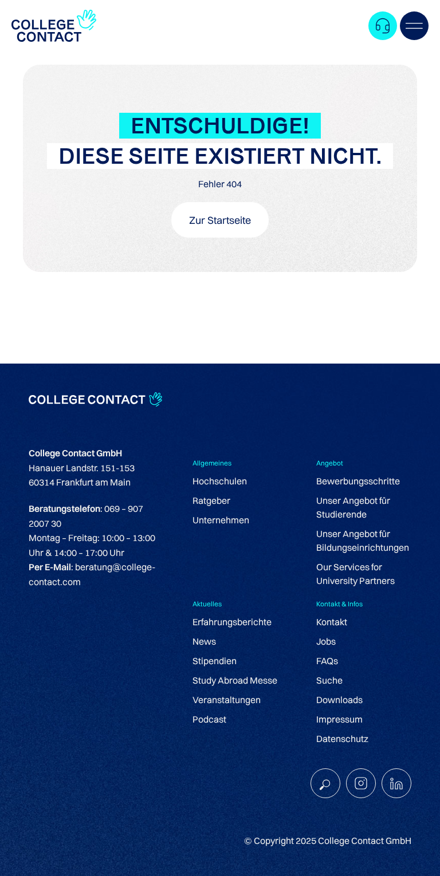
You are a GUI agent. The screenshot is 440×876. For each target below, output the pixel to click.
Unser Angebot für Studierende (353, 507)
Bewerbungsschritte (358, 481)
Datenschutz (342, 738)
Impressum (339, 719)
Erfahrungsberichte (232, 622)
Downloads (339, 699)
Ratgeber (211, 500)
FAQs (327, 660)
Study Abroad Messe (234, 680)
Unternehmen (220, 520)
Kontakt (331, 622)
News (204, 641)
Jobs (326, 641)
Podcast (209, 719)
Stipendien (214, 660)
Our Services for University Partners (355, 573)
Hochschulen (219, 481)
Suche (329, 680)
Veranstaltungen (226, 699)
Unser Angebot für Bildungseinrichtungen (362, 540)
